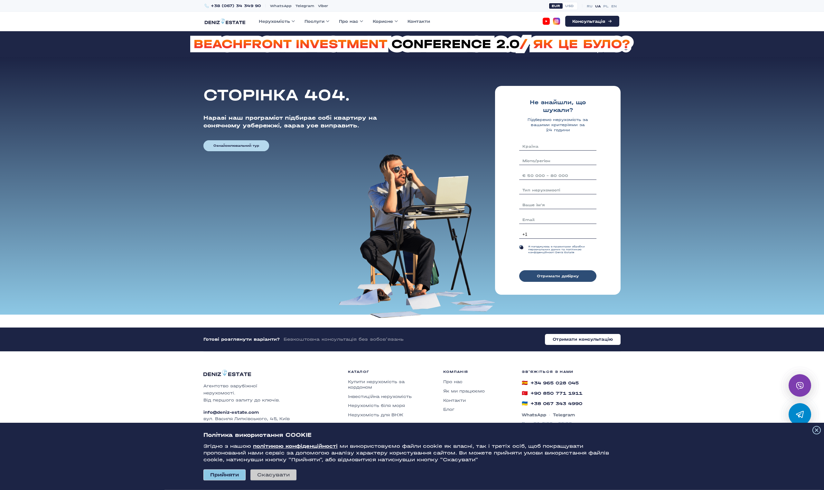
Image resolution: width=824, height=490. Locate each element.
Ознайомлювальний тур (236, 146)
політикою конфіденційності (295, 446)
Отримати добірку (558, 276)
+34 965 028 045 (550, 383)
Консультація (588, 21)
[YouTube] (546, 21)
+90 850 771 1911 (552, 393)
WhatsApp (281, 6)
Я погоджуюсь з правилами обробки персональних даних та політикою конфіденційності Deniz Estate (556, 249)
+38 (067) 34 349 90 (236, 6)
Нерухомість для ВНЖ (375, 414)
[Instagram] (556, 21)
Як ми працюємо (464, 391)
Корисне (383, 21)
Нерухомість (274, 21)
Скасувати (273, 475)
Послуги (314, 21)
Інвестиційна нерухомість (380, 396)
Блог (448, 409)
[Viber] (800, 385)
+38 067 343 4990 (552, 403)
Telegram (304, 6)
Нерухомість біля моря (376, 405)
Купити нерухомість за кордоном (376, 384)
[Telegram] (800, 414)
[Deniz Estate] (225, 21)
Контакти (418, 21)
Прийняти (224, 475)
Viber (323, 6)
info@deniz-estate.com (231, 412)
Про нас (348, 21)
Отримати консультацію (583, 339)
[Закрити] (816, 430)
